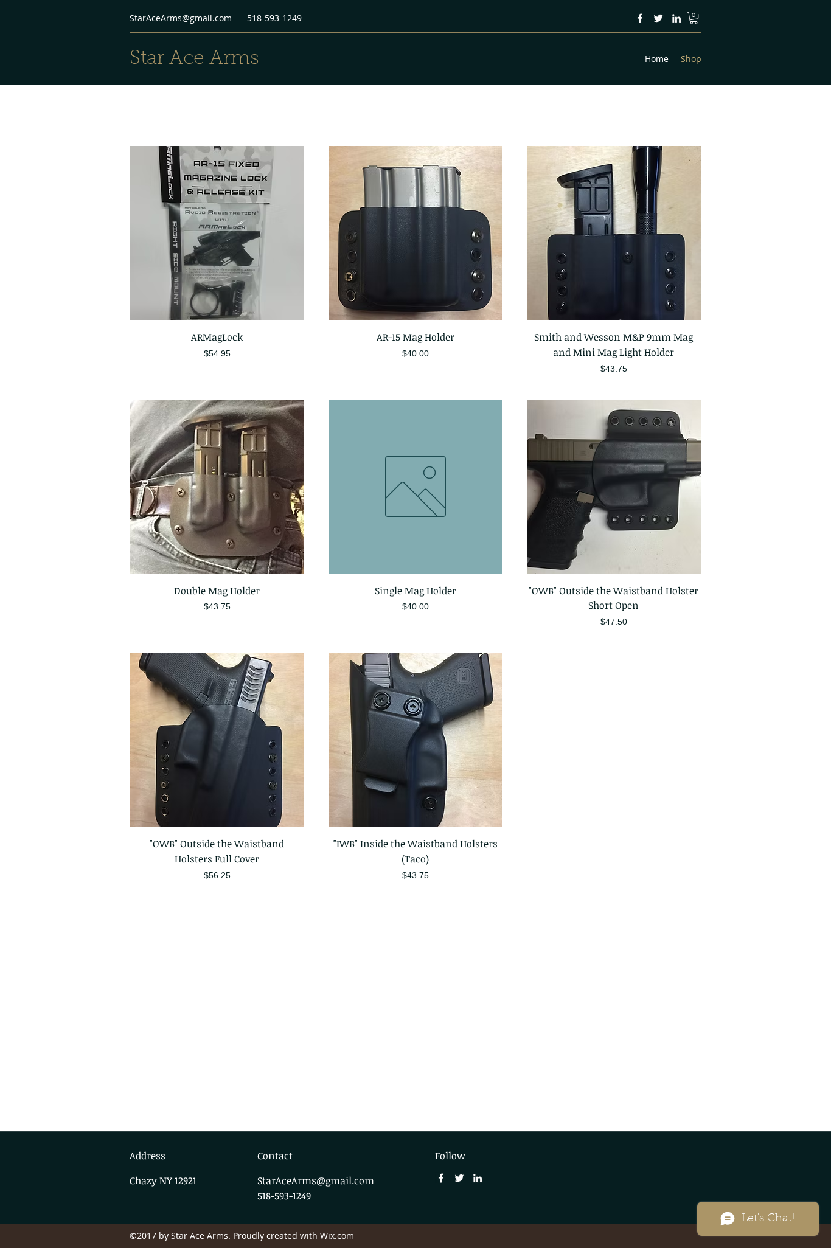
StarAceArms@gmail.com (181, 18)
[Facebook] (640, 18)
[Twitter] (658, 18)
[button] (694, 18)
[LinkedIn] (676, 18)
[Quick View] (217, 233)
